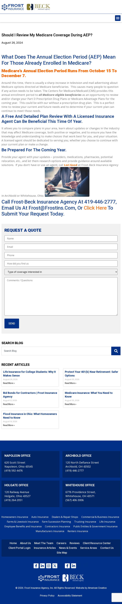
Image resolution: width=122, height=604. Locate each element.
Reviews (75, 543)
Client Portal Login (19, 548)
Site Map (62, 553)
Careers (61, 543)
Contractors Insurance (57, 526)
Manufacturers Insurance (50, 531)
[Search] (116, 351)
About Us (25, 543)
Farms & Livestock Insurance (23, 521)
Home (13, 543)
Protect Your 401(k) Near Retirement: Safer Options (91, 374)
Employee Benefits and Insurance (23, 526)
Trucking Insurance (85, 521)
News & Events (68, 548)
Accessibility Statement (70, 595)
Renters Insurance (78, 531)
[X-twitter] (54, 565)
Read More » (9, 383)
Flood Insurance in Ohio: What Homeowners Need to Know (30, 416)
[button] (118, 18)
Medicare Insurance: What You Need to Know (89, 395)
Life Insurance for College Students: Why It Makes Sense (29, 374)
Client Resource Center (97, 543)
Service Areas (88, 548)
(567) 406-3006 (74, 500)
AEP (95, 57)
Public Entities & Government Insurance (95, 526)
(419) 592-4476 (13, 470)
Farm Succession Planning (56, 521)
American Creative (97, 588)
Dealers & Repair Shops (65, 517)
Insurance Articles (45, 548)
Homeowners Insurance (14, 517)
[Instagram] (48, 565)
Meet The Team (43, 543)
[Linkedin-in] (42, 565)
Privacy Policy (47, 595)
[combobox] (56, 351)
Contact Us (107, 548)
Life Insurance (107, 521)
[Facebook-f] (36, 565)
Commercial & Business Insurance (100, 517)
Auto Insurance (40, 517)
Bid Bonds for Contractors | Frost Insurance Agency (30, 395)
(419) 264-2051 (13, 500)
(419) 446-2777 (74, 470)
